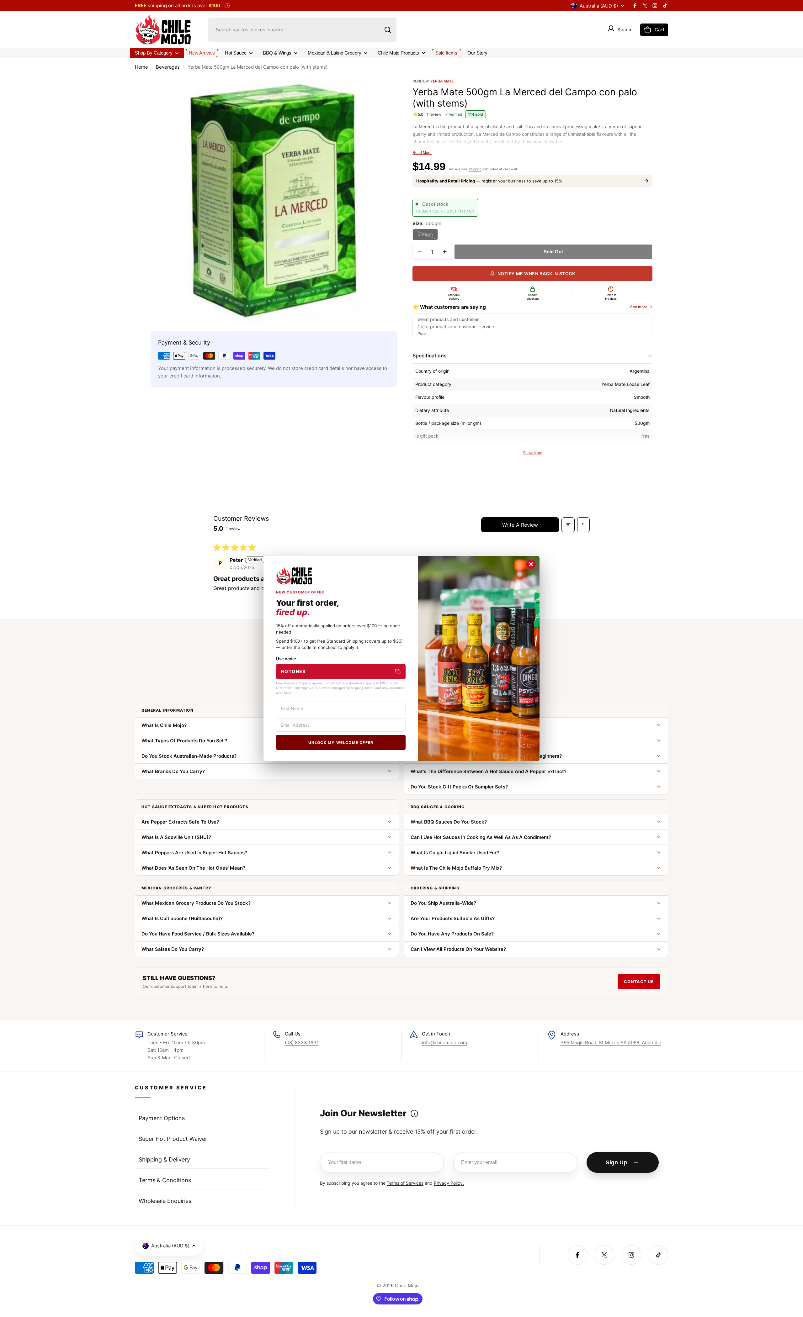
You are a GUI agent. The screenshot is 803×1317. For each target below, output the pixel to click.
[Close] (531, 564)
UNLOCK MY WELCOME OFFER (341, 742)
